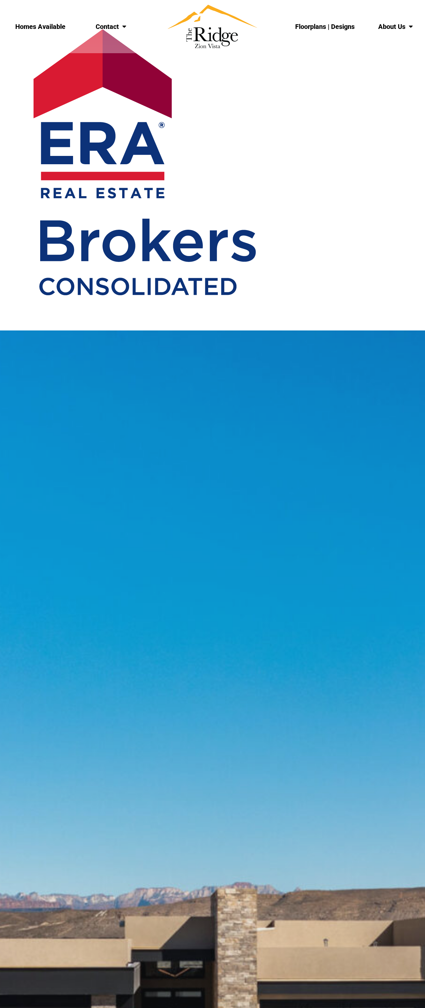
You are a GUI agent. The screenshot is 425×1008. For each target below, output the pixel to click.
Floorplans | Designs (325, 27)
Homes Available (40, 27)
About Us (391, 27)
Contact (107, 27)
